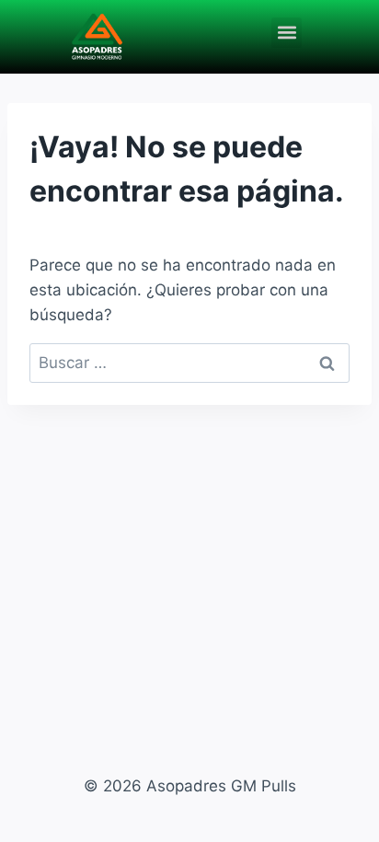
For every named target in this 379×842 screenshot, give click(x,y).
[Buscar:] (189, 362)
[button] (286, 32)
